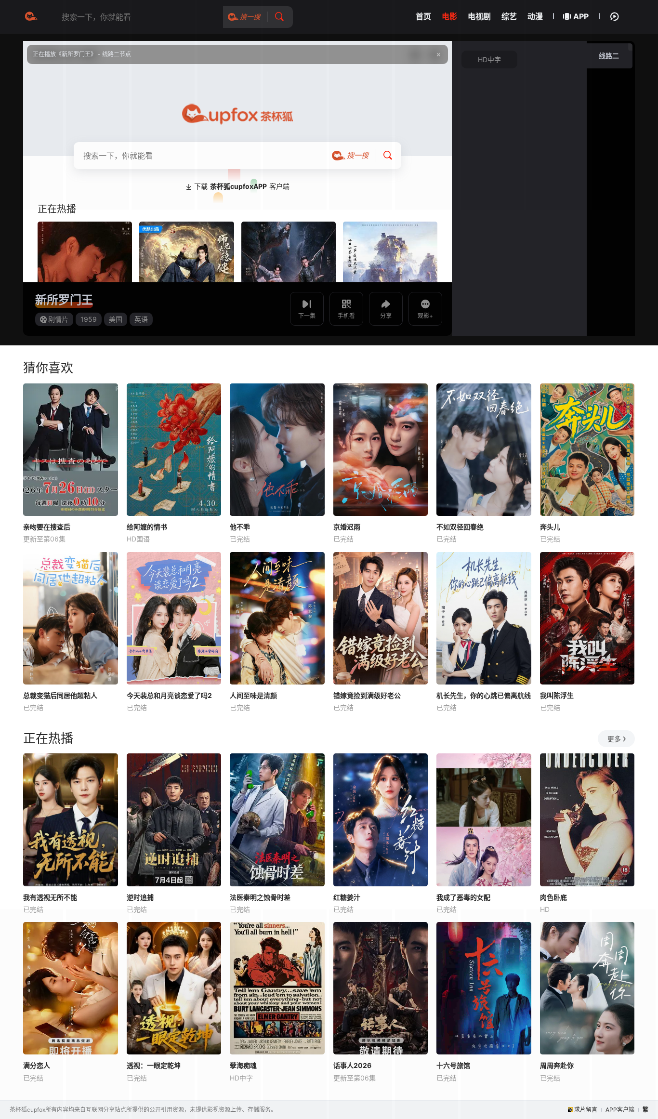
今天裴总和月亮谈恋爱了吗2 (169, 695)
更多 (614, 739)
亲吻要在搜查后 (46, 527)
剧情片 (58, 319)
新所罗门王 (64, 300)
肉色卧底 (553, 897)
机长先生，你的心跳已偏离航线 (483, 695)
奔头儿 (550, 527)
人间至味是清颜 (253, 695)
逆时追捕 (140, 897)
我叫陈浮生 (557, 695)
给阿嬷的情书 (147, 527)
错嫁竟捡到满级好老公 (367, 695)
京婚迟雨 (346, 527)
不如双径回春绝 (460, 527)
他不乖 (240, 527)
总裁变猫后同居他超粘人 (60, 695)
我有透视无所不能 (50, 897)
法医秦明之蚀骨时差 (260, 897)
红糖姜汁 (346, 897)
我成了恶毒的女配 (463, 897)
